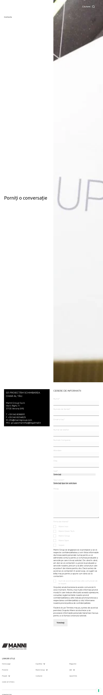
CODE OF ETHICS (8, 682)
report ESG (73, 676)
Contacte (39, 676)
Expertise (39, 664)
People (4, 676)
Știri (70, 670)
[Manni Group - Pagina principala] (51, 6)
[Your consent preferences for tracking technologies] (98, 690)
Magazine (72, 664)
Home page (6, 664)
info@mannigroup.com (20, 420)
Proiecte (5, 670)
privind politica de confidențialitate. (75, 603)
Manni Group (40, 670)
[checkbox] (76, 536)
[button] (10, 6)
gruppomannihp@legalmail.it (26, 423)
